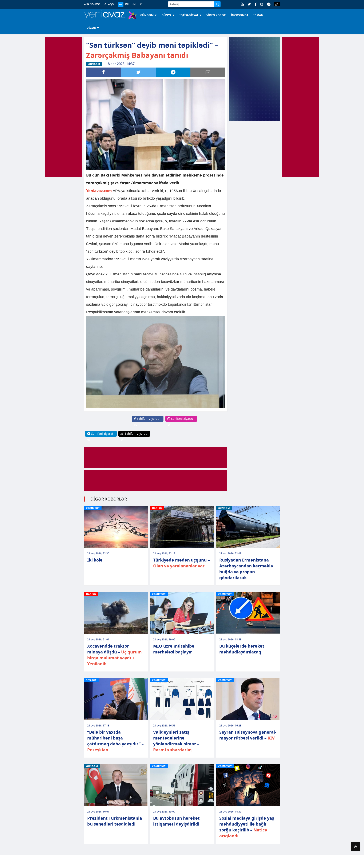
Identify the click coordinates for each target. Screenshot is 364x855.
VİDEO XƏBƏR (216, 15)
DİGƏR (91, 28)
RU (127, 4)
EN (134, 4)
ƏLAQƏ (109, 4)
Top (355, 846)
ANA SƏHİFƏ (92, 4)
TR (140, 4)
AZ (121, 4)
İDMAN (258, 15)
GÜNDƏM (147, 15)
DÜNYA (166, 15)
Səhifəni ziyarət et (146, 421)
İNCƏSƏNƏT (239, 15)
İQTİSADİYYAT (188, 15)
